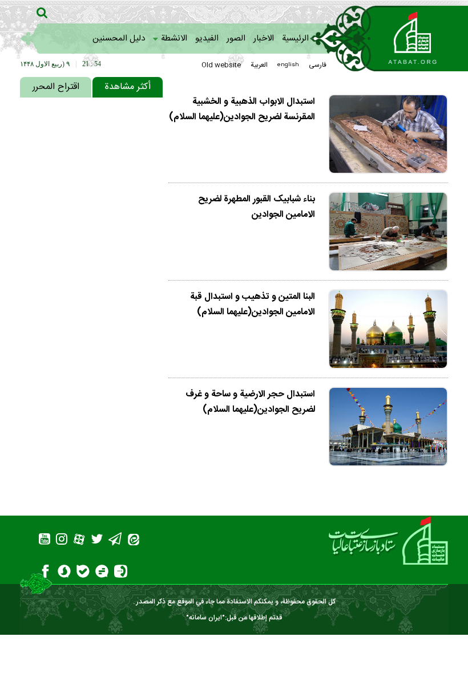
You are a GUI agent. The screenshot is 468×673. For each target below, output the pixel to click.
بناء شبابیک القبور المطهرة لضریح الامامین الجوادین (256, 207)
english (288, 65)
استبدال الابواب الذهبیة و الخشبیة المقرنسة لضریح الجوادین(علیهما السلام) (242, 109)
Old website (221, 65)
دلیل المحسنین (118, 38)
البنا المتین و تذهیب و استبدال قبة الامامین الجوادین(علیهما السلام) (252, 304)
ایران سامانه (205, 617)
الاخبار (263, 38)
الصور (236, 38)
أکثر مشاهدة (127, 87)
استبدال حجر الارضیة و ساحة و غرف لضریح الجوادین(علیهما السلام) (250, 402)
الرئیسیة (295, 38)
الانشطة (174, 38)
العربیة (259, 65)
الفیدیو (207, 38)
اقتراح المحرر (56, 87)
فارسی (317, 65)
